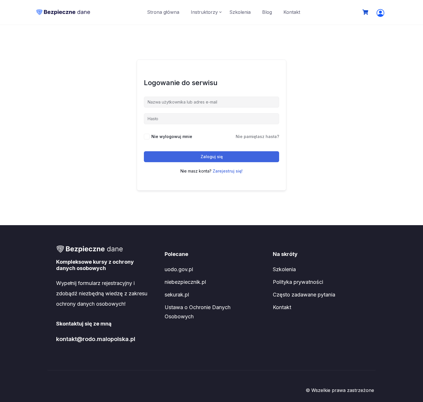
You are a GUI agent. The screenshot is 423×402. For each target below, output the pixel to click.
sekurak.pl (177, 295)
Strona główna (163, 12)
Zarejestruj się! (228, 171)
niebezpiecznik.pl (185, 282)
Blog (267, 12)
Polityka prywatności (298, 282)
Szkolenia (240, 12)
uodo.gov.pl (179, 269)
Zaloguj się (212, 156)
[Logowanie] (380, 13)
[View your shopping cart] (366, 12)
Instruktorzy (204, 12)
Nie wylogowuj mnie (171, 136)
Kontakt (291, 12)
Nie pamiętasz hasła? (257, 136)
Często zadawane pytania (304, 295)
